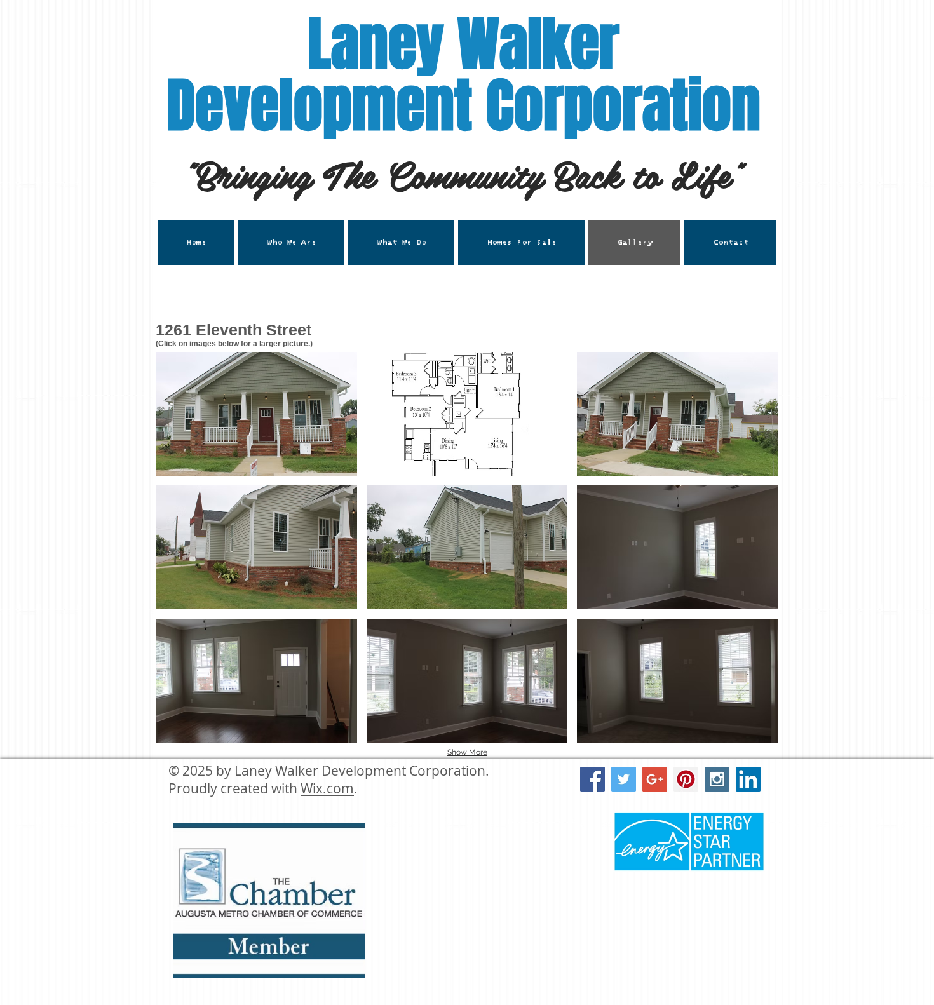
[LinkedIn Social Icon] (748, 779)
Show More (467, 752)
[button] (401, 242)
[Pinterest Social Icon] (685, 779)
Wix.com (327, 788)
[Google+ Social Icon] (654, 779)
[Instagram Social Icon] (717, 779)
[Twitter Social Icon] (623, 779)
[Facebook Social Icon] (592, 779)
